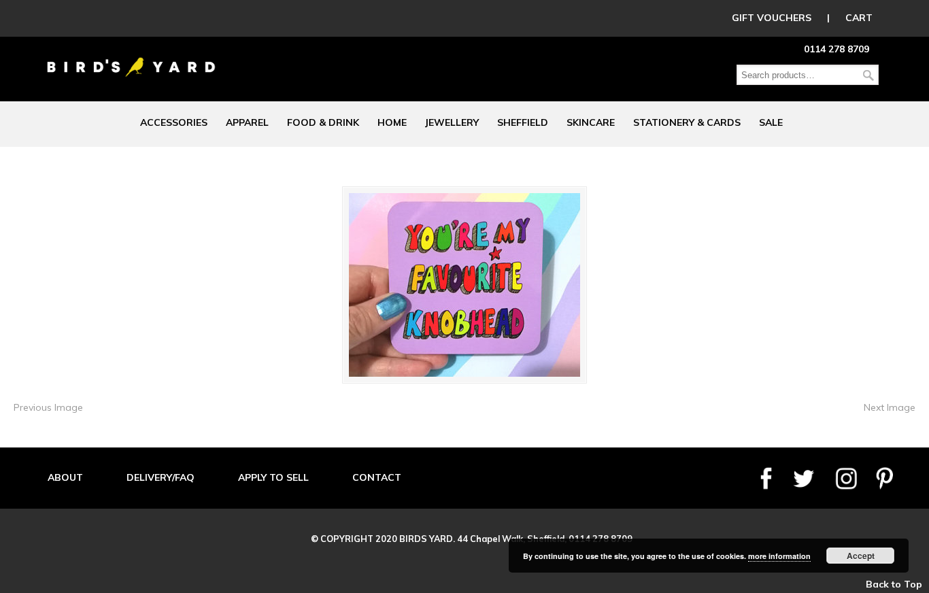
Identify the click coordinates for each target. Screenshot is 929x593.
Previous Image (48, 407)
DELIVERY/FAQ (160, 477)
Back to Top (894, 584)
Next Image (889, 407)
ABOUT (65, 477)
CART (859, 18)
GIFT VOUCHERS (771, 18)
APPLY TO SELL (273, 477)
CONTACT (376, 477)
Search (868, 75)
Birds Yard (131, 57)
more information (779, 556)
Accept (861, 555)
